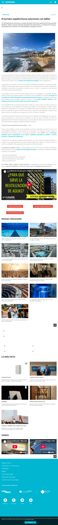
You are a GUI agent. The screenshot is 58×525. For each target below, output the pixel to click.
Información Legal (7, 474)
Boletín (4, 471)
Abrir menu (3, 2)
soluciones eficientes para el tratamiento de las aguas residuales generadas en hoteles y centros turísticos (29, 134)
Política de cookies (30, 519)
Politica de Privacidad (8, 477)
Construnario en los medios (10, 480)
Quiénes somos (6, 463)
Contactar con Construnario (10, 466)
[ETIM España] (45, 491)
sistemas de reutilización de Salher (28, 80)
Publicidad (5, 468)
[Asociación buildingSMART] (25, 491)
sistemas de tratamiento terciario (26, 149)
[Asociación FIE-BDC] (6, 491)
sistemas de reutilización (15, 136)
